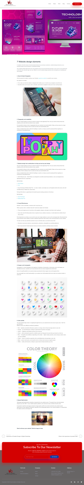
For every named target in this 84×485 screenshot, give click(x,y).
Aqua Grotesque (21, 196)
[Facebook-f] (78, 482)
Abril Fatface (20, 183)
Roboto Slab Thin (21, 198)
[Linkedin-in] (74, 482)
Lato (19, 185)
